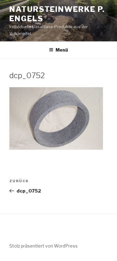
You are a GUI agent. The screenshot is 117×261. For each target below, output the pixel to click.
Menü (62, 50)
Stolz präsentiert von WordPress (43, 245)
